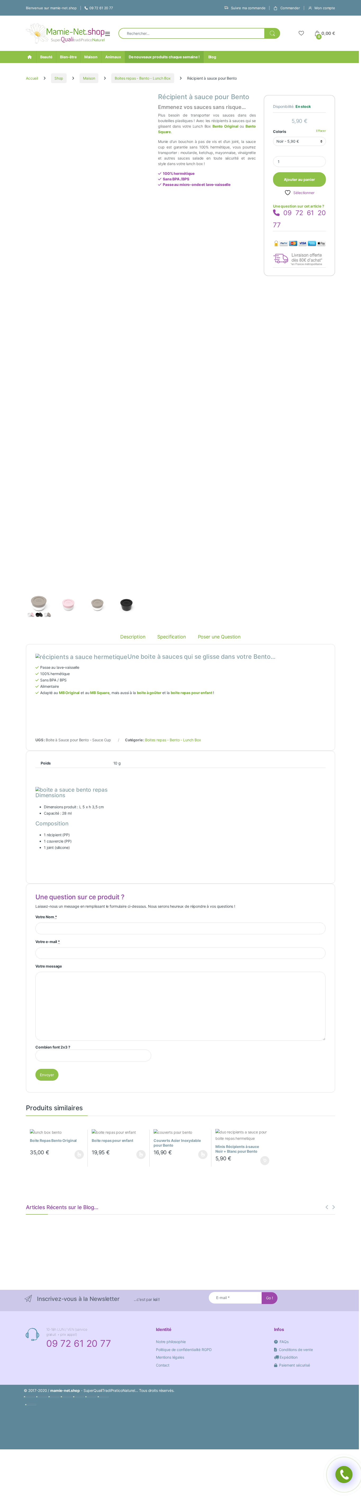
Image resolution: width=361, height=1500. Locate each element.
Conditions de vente (295, 1349)
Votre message (48, 966)
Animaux (113, 57)
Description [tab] (132, 637)
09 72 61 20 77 (101, 8)
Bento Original (225, 126)
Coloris (279, 131)
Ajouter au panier (299, 179)
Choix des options (77, 1154)
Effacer (321, 131)
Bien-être (68, 57)
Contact (162, 1365)
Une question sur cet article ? (298, 206)
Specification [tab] (171, 637)
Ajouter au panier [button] (263, 1160)
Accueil (32, 78)
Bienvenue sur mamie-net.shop (51, 8)
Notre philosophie (171, 1341)
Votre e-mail (47, 941)
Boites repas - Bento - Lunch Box (143, 78)
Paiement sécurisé (294, 1365)
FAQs (283, 1341)
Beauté (46, 57)
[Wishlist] (301, 33)
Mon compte (324, 8)
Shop (58, 78)
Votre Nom (46, 917)
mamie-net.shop (65, 1390)
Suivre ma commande (247, 8)
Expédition (288, 1357)
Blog (211, 57)
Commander (289, 8)
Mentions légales (170, 1357)
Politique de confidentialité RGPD (183, 1349)
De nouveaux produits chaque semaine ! (164, 57)
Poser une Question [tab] (219, 637)
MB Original (69, 692)
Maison (91, 57)
